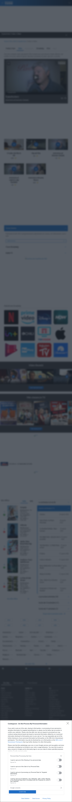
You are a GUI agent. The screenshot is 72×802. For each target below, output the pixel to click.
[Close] (68, 724)
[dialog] (36, 761)
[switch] (59, 760)
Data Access (36, 798)
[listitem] (36, 756)
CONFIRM (22, 792)
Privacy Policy (47, 798)
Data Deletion (25, 798)
